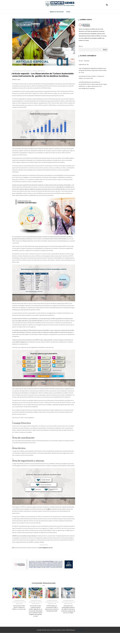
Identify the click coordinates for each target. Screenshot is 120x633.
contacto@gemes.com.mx (45, 547)
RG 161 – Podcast (84, 61)
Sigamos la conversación (57, 11)
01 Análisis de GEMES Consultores (21, 70)
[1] (13, 547)
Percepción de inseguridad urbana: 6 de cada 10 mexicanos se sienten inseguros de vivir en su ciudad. (68, 609)
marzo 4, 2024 (16, 79)
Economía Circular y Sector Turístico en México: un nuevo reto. (19, 607)
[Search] (107, 5)
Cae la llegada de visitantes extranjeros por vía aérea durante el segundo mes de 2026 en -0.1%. (92, 70)
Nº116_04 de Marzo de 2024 (38, 70)
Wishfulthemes (79, 630)
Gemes (68, 11)
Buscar (81, 46)
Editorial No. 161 (84, 64)
